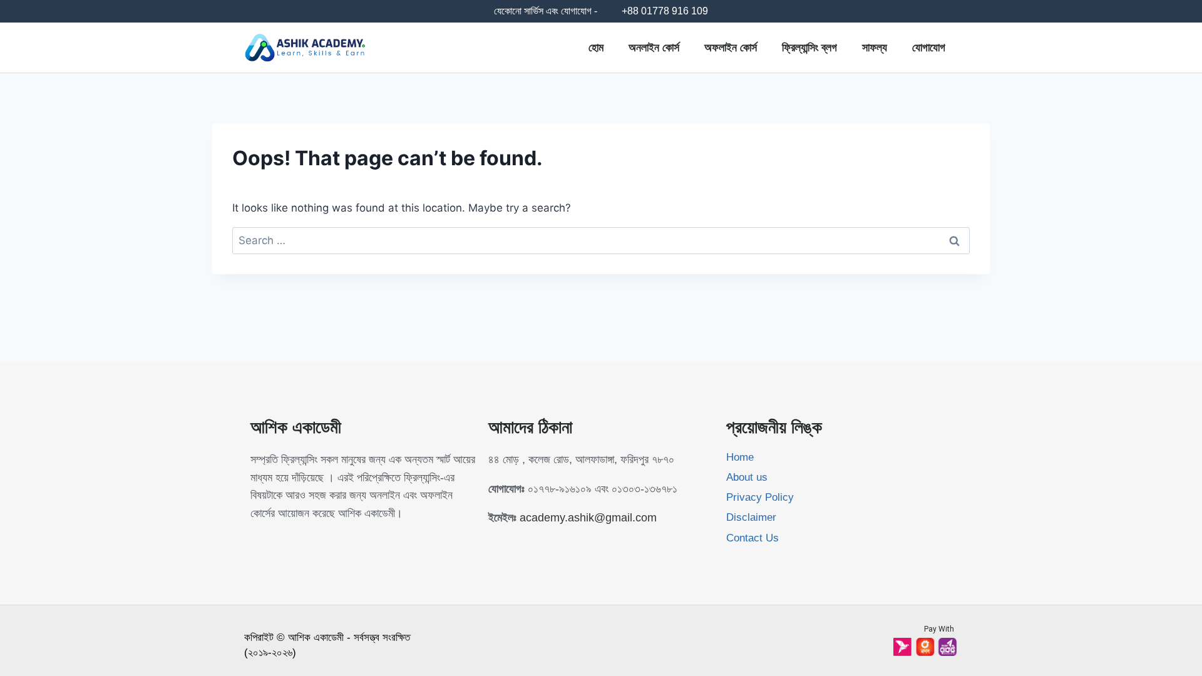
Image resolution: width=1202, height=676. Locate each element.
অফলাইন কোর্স (730, 47)
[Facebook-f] (256, 542)
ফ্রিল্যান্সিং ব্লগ (809, 47)
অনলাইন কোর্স (654, 47)
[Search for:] (601, 240)
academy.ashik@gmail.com (588, 517)
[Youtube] (281, 542)
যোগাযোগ (928, 47)
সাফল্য (874, 47)
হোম (596, 47)
